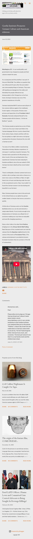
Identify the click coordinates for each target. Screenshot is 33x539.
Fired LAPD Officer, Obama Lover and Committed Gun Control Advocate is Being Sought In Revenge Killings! (14, 496)
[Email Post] (3, 291)
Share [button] (4, 293)
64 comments (13, 406)
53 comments (13, 521)
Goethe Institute (20, 287)
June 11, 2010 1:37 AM (15, 342)
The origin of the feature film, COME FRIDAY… (15, 439)
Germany (10, 287)
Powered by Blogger (17, 531)
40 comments (13, 461)
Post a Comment (7, 347)
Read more (27, 406)
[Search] (25, 3)
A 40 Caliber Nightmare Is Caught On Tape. (13, 385)
